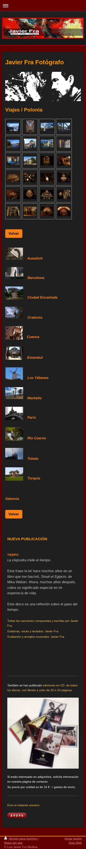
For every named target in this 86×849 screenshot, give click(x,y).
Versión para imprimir (23, 838)
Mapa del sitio (13, 842)
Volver (14, 233)
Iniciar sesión (73, 838)
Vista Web (75, 842)
